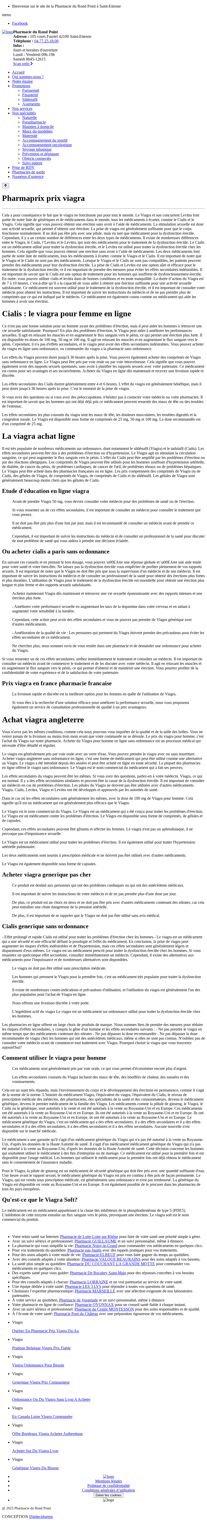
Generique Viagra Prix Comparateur (41, 1382)
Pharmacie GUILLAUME (95, 1241)
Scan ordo (21, 63)
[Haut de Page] (5, 185)
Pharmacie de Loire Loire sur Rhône (89, 1236)
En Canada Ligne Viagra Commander (42, 1416)
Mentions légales (108, 1481)
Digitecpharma (41, 1516)
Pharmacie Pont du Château (76, 1314)
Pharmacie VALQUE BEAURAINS (111, 1259)
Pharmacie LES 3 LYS (83, 1286)
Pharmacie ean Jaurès (84, 1250)
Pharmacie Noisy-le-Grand (96, 1246)
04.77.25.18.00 (46, 41)
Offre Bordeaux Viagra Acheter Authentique (47, 1434)
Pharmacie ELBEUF (99, 1255)
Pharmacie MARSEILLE (95, 1291)
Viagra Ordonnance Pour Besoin (38, 1365)
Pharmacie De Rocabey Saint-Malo (98, 1273)
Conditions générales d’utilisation (108, 1490)
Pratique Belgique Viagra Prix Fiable (41, 1348)
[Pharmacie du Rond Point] (7, 32)
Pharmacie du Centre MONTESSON (104, 1309)
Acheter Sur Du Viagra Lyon (35, 1451)
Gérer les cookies (108, 1495)
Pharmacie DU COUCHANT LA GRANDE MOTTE (111, 1264)
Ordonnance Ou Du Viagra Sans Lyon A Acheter (51, 1399)
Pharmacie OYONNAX (94, 1304)
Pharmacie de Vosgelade (78, 1300)
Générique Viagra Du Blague (35, 1468)
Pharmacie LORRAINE (89, 1282)
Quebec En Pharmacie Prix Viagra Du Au (45, 1331)
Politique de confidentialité (108, 1485)
